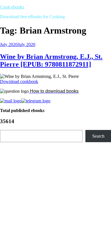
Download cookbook (19, 81)
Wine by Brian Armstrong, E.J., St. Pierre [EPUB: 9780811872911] (51, 60)
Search (98, 136)
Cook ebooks (12, 7)
